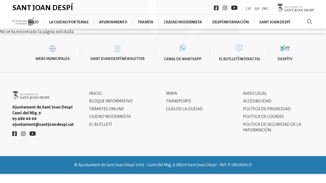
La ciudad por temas (69, 22)
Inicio (33, 22)
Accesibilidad (257, 101)
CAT (248, 9)
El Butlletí (100, 124)
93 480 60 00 (24, 118)
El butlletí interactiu (239, 59)
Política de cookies (263, 116)
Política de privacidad (267, 109)
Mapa (171, 93)
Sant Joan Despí (42, 8)
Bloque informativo (111, 101)
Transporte (178, 101)
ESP (256, 9)
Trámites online (106, 109)
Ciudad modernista (183, 22)
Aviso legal (255, 93)
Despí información (230, 22)
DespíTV (285, 59)
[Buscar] (310, 22)
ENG (265, 9)
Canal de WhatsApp (182, 59)
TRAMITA (145, 22)
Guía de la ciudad (184, 109)
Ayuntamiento (113, 22)
